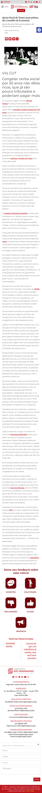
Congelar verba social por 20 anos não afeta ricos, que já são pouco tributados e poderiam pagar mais (21, 87)
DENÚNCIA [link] (21, 631)
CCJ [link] (10, 510)
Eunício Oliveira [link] (17, 488)
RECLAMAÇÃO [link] (10, 612)
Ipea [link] (5, 242)
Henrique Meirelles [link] (18, 435)
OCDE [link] (36, 289)
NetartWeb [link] (30, 791)
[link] (39, 30)
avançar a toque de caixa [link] (21, 158)
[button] (6, 38)
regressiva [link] (34, 558)
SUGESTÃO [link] (11, 592)
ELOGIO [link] (30, 612)
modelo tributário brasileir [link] (15, 213)
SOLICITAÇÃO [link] (30, 592)
